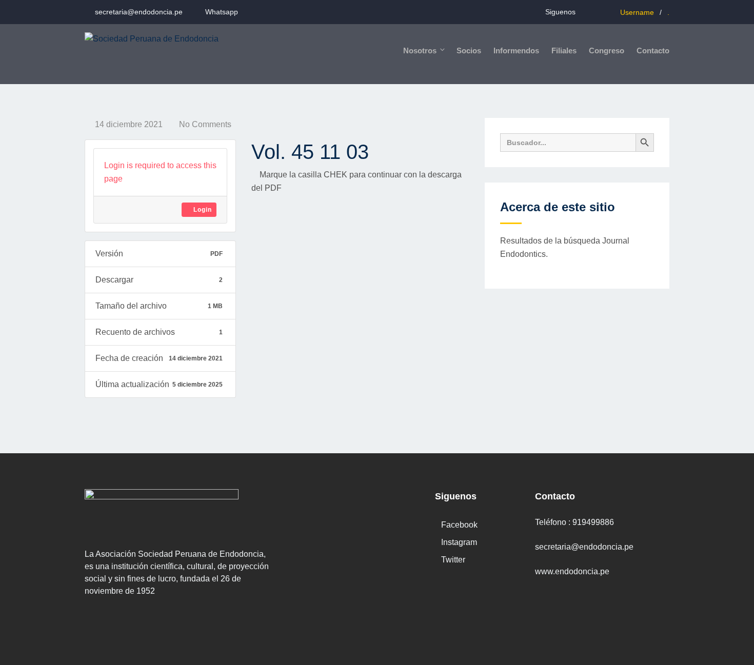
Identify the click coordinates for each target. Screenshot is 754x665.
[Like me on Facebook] (583, 12)
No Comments (205, 124)
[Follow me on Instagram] (596, 12)
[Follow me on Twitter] (608, 12)
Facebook (459, 524)
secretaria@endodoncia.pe (139, 12)
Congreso (606, 50)
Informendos (516, 50)
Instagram (459, 542)
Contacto (653, 50)
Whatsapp (221, 12)
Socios (469, 50)
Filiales (564, 50)
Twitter (453, 559)
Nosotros (419, 50)
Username (637, 12)
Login (201, 209)
